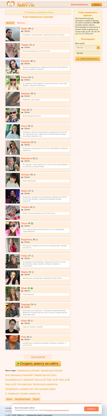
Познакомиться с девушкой (19, 379)
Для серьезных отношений (19, 375)
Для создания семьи (45, 389)
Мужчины (21, 23)
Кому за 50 (64, 379)
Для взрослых (24, 384)
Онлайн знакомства (30, 393)
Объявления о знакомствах (19, 389)
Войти (96, 4)
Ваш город (80, 43)
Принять (91, 409)
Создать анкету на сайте (39, 363)
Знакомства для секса (45, 375)
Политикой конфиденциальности (56, 410)
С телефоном (12, 393)
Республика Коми (22, 399)
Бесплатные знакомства (45, 384)
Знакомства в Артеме (29, 370)
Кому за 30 (40, 379)
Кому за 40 (52, 379)
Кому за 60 (10, 384)
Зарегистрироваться (79, 4)
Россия (36, 399)
